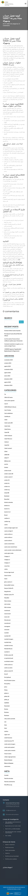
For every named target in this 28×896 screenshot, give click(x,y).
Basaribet (6, 499)
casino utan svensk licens (10, 547)
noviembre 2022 (8, 369)
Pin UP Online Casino (9, 680)
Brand (5, 515)
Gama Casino (7, 575)
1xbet (5, 419)
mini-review (7, 604)
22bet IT (6, 457)
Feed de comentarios (9, 781)
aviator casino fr (8, 477)
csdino (6, 569)
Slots (5, 725)
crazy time (7, 566)
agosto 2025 (7, 366)
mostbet (6, 632)
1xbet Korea (7, 429)
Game (5, 578)
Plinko (6, 690)
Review (6, 709)
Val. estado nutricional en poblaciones (13, 822)
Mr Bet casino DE (8, 655)
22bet (5, 451)
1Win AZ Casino (8, 397)
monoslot (6, 629)
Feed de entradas (8, 778)
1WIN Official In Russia (10, 407)
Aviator (6, 467)
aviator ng (6, 489)
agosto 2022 (7, 372)
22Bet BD (6, 454)
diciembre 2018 (8, 385)
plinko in (6, 693)
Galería (7, 853)
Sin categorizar (14, 23)
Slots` (5, 728)
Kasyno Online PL (8, 588)
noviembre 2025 (8, 360)
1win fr (6, 403)
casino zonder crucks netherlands (12, 550)
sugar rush (7, 734)
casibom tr (7, 518)
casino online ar (8, 537)
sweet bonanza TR (9, 741)
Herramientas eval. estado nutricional (13, 832)
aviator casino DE (8, 473)
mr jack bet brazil (8, 658)
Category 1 (7, 556)
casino (6, 524)
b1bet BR (6, 492)
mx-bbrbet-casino (8, 661)
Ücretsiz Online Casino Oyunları (12, 330)
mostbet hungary (8, 639)
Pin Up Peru (7, 683)
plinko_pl (6, 699)
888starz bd (7, 461)
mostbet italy (7, 642)
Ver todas (8, 835)
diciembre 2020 (8, 379)
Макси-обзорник (8, 763)
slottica (6, 731)
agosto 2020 (7, 382)
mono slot (6, 617)
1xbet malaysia (8, 435)
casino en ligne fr (8, 531)
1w (5, 394)
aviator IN (6, 480)
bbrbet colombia (8, 502)
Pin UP (6, 674)
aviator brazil (7, 470)
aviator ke (6, 483)
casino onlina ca (8, 534)
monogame (7, 626)
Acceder (6, 775)
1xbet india (7, 426)
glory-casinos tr (8, 582)
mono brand (7, 613)
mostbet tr (7, 651)
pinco (5, 686)
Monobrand (7, 620)
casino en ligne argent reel (11, 527)
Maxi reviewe (7, 601)
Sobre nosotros (10, 844)
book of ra (6, 508)
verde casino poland (9, 747)
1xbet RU (6, 445)
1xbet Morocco (8, 438)
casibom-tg (7, 521)
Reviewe (6, 712)
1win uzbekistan (8, 413)
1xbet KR (6, 432)
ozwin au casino (8, 667)
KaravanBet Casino (9, 585)
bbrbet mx (7, 505)
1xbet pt (6, 442)
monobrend (7, 623)
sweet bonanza (8, 737)
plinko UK (6, 696)
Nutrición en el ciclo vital (13, 826)
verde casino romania (9, 750)
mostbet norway (8, 645)
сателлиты (7, 766)
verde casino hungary (9, 744)
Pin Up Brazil (7, 677)
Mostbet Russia (8, 648)
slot (5, 721)
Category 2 (7, 559)
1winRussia (7, 416)
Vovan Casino (7, 753)
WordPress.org (8, 784)
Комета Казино (8, 760)
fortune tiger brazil (9, 572)
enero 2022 (7, 375)
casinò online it (8, 540)
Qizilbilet (6, 702)
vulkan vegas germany (10, 756)
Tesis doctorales (10, 850)
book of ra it (7, 512)
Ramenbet (7, 706)
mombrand (7, 610)
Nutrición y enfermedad (12, 829)
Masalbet (6, 597)
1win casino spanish (9, 400)
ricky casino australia (9, 718)
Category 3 (7, 562)
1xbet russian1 (8, 448)
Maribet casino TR (9, 594)
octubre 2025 (7, 363)
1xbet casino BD (8, 422)
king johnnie (7, 591)
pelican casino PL (8, 671)
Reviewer (6, 715)
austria (6, 464)
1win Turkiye (7, 410)
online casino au (8, 664)
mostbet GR (7, 636)
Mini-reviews (7, 607)
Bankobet (6, 496)
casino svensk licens (9, 543)
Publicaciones (9, 847)
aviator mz (7, 486)
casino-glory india (8, 553)
